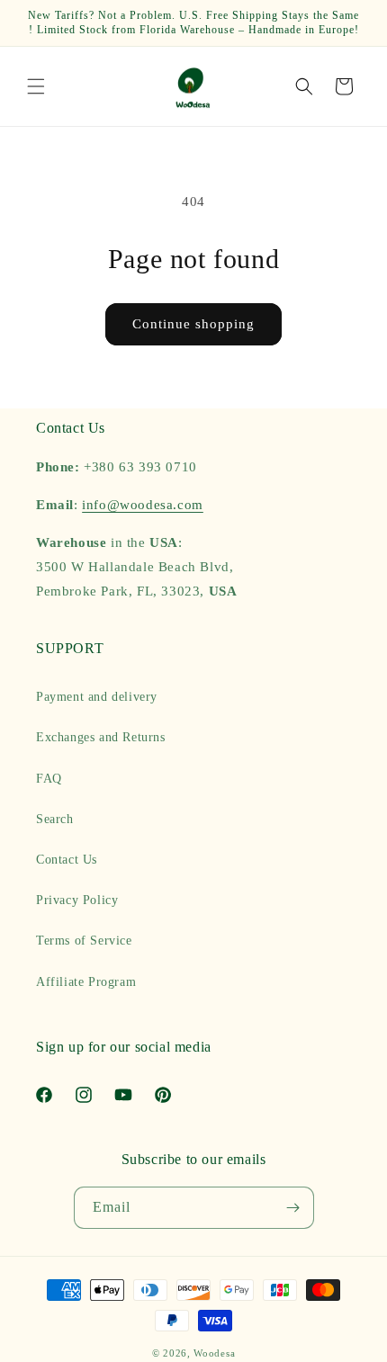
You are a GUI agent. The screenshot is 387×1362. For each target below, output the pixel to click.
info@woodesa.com (142, 504)
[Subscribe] (293, 1208)
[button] (36, 86)
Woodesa (214, 1353)
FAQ (49, 778)
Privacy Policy (77, 900)
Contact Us (66, 859)
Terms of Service (84, 940)
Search (55, 819)
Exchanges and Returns (101, 737)
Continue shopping (193, 324)
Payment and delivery (97, 696)
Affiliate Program (86, 982)
